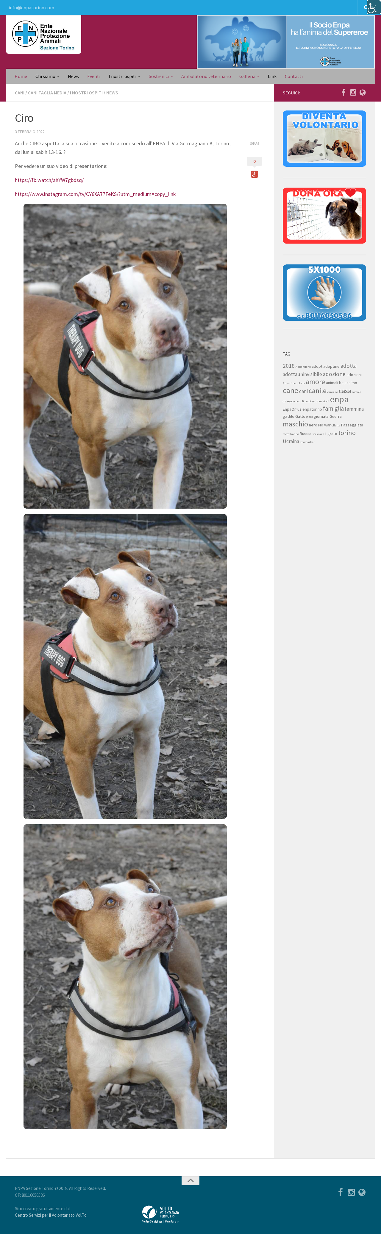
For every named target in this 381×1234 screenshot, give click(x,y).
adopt (317, 366)
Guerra (336, 416)
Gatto (300, 416)
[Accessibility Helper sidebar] (374, 7)
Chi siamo (45, 76)
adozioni (354, 374)
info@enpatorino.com (31, 7)
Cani (19, 93)
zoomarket (307, 442)
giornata (321, 416)
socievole (318, 434)
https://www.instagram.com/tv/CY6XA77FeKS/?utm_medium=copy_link (95, 194)
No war (324, 425)
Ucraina (291, 441)
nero (313, 425)
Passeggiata (352, 425)
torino (347, 433)
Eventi (93, 76)
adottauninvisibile (302, 374)
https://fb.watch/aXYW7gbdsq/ (49, 180)
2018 (289, 365)
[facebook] (343, 92)
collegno (288, 401)
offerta (336, 425)
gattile (288, 416)
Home (21, 76)
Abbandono (303, 367)
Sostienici (159, 76)
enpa (339, 399)
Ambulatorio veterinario (206, 76)
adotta (349, 365)
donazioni (322, 401)
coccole (356, 392)
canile (318, 390)
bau (342, 382)
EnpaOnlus (292, 409)
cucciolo (310, 401)
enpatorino (312, 409)
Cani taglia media (47, 93)
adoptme (331, 366)
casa (345, 391)
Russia (305, 433)
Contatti (294, 76)
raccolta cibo (291, 434)
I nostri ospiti (122, 76)
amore (315, 381)
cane (290, 390)
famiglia (333, 408)
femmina (354, 409)
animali (332, 382)
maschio (295, 424)
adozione (334, 374)
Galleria (247, 76)
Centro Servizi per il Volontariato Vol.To (51, 1215)
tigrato (331, 433)
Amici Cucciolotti (294, 383)
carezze (332, 392)
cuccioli (299, 401)
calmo (351, 382)
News (73, 76)
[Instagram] (353, 92)
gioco (309, 417)
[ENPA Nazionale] (362, 92)
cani (303, 391)
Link (272, 76)
